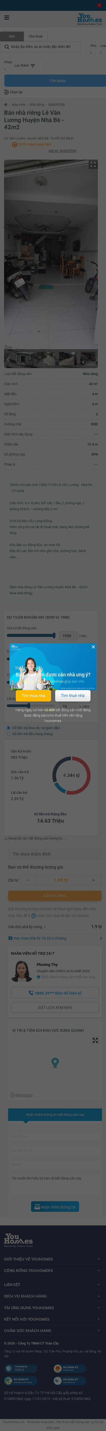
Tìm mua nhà (33, 695)
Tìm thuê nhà (73, 695)
